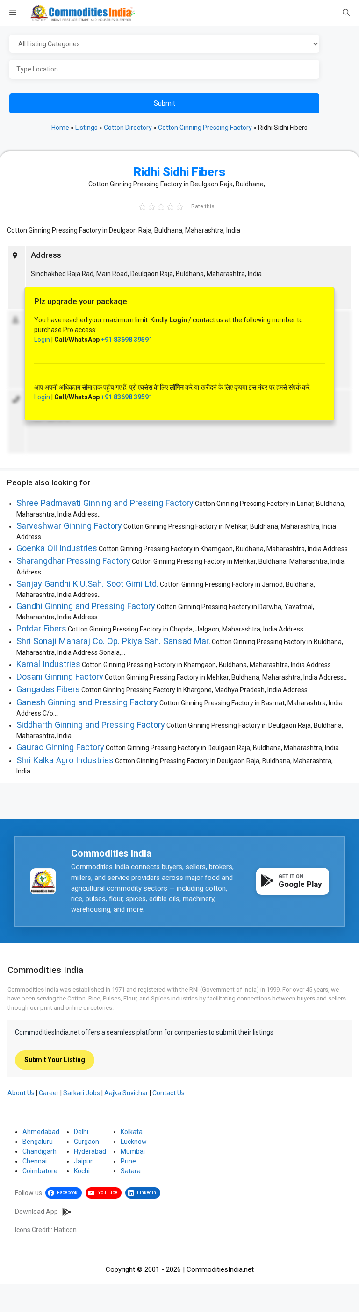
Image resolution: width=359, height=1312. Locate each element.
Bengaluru (37, 1141)
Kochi (82, 1171)
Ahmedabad (40, 1131)
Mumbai (133, 1151)
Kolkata (132, 1131)
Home (60, 127)
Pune (128, 1161)
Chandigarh (39, 1151)
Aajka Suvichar (126, 1093)
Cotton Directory (128, 127)
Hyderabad (90, 1151)
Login (42, 339)
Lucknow (134, 1141)
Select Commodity (177, 44)
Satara (131, 1171)
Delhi (81, 1131)
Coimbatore (39, 1171)
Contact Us (168, 1093)
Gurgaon (86, 1141)
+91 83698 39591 (126, 339)
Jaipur (83, 1161)
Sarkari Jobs (81, 1093)
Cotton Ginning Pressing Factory (205, 127)
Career (49, 1093)
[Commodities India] (82, 13)
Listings (86, 127)
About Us (21, 1093)
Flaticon (65, 1230)
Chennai (34, 1161)
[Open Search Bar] (346, 13)
